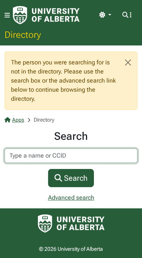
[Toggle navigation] (7, 15)
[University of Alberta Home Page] (46, 15)
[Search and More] (126, 15)
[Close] (128, 62)
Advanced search (71, 197)
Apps (18, 120)
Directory (23, 34)
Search (74, 178)
